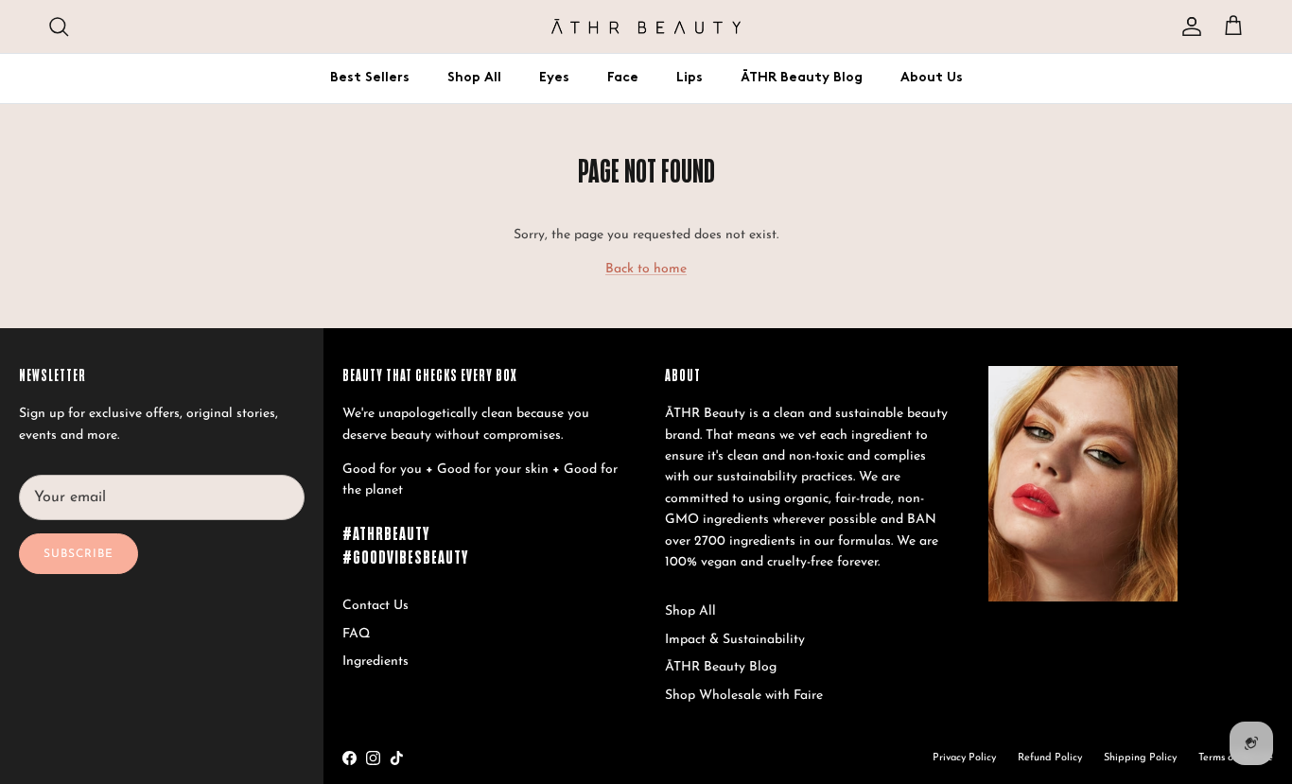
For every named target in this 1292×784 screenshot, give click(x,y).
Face (622, 78)
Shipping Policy (1140, 758)
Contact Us (375, 606)
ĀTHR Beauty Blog (802, 78)
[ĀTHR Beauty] (646, 26)
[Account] (1188, 26)
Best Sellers (370, 78)
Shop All (474, 78)
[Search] (58, 26)
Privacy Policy (964, 758)
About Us (931, 78)
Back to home (646, 269)
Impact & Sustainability (735, 640)
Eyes (554, 78)
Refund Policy (1050, 758)
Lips (689, 78)
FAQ (356, 634)
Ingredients (375, 661)
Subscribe (78, 554)
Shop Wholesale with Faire (744, 695)
